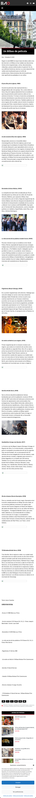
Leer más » (17, 718)
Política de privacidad (18, 795)
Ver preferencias (18, 792)
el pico (21, 705)
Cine (3, 57)
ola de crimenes (17, 706)
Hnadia (27, 705)
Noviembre (11, 706)
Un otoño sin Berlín (28, 706)
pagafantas (22, 706)
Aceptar (18, 782)
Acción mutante (16, 705)
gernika (23, 705)
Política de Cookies (28, 795)
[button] (33, 765)
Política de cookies (7, 795)
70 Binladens (10, 705)
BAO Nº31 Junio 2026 (20, 717)
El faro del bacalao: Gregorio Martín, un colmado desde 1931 (24, 728)
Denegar (18, 787)
